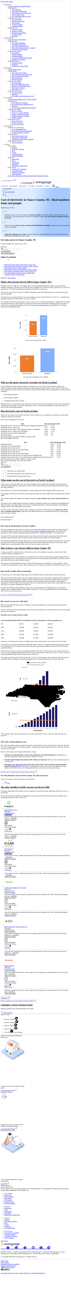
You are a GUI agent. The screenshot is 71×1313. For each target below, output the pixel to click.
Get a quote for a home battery (17, 39)
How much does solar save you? (21, 16)
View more (4, 998)
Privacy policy (5, 1262)
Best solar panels (17, 19)
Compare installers (17, 26)
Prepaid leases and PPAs (19, 33)
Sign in (57, 187)
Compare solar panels (18, 21)
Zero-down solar (17, 34)
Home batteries (13, 186)
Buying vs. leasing (17, 31)
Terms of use (4, 1261)
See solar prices (5, 251)
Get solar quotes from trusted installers (19, 6)
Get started (4, 1183)
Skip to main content (7, 1)
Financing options (17, 29)
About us (47, 186)
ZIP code (4, 247)
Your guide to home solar (19, 11)
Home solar (4, 186)
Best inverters (16, 23)
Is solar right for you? (18, 14)
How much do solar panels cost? (21, 13)
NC (5, 195)
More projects (39, 186)
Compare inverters (17, 24)
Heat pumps (22, 186)
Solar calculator (16, 9)
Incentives (15, 36)
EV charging (31, 186)
